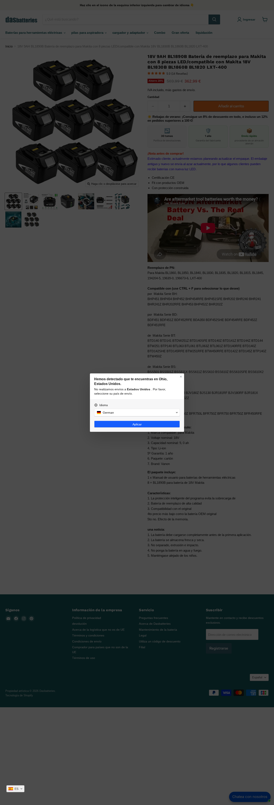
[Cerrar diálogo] (181, 376)
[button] (15, 788)
